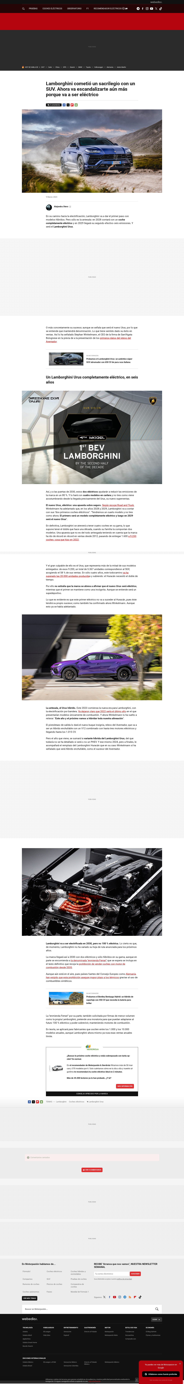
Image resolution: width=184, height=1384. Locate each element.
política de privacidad (124, 1279)
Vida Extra (46, 1335)
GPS (64, 67)
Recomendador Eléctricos (108, 8)
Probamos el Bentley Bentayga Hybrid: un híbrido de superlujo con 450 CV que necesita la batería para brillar (109, 1000)
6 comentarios (55, 105)
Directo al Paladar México (90, 1363)
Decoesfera (129, 1335)
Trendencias (129, 1332)
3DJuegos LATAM (49, 1362)
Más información (125, 1086)
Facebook (142, 8)
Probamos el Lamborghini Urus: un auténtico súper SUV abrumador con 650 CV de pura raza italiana (109, 360)
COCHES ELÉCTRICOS (52, 8)
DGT (43, 67)
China (57, 67)
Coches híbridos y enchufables (78, 1272)
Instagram (147, 8)
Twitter (156, 8)
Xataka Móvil (27, 1335)
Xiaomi (72, 67)
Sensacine (67, 1332)
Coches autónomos (31, 1292)
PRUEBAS (33, 8)
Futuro (49, 1292)
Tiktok (160, 8)
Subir (154, 1319)
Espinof (66, 1335)
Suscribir (135, 1274)
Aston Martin (121, 67)
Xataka (25, 1332)
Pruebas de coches (79, 1279)
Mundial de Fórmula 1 (80, 1292)
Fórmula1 (27, 1271)
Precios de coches (54, 1284)
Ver (93, 1170)
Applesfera (26, 1339)
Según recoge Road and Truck (118, 505)
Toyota (88, 67)
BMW (80, 67)
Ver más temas (29, 1298)
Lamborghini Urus (96, 1102)
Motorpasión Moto (111, 1335)
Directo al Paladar (90, 1332)
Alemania (110, 67)
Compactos (27, 1279)
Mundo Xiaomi (28, 1346)
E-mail (76, 104)
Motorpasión (109, 1332)
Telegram (138, 8)
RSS (130, 1297)
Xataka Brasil (27, 1366)
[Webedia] (156, 1)
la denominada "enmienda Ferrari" (89, 960)
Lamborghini (61, 1102)
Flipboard (72, 104)
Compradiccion (130, 1339)
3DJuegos (46, 1332)
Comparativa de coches (77, 1285)
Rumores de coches (31, 1284)
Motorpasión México (112, 1362)
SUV (48, 1279)
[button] (62, 206)
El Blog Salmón (151, 1332)
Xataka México (28, 1362)
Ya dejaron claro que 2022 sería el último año (102, 711)
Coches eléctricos (76, 1102)
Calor (50, 67)
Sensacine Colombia (71, 1366)
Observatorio (74, 8)
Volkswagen (98, 67)
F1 (87, 8)
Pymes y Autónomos (153, 1335)
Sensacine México (70, 1362)
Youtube (151, 8)
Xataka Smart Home (30, 1342)
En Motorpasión (92, 355)
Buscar (157, 1309)
